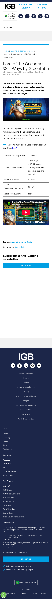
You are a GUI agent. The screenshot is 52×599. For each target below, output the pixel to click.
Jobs (5, 445)
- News (12, 531)
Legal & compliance (26, 387)
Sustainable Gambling (26, 405)
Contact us (7, 464)
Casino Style (8, 513)
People (26, 401)
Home (6, 51)
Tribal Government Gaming (13, 517)
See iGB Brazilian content (10, 16)
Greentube (20, 247)
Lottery (26, 392)
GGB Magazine (9, 509)
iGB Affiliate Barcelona (11, 494)
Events (5, 441)
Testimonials (8, 475)
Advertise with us (9, 471)
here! (14, 148)
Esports (26, 378)
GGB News (7, 505)
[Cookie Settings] (3, 595)
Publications (7, 449)
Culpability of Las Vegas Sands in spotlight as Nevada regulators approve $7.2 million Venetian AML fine (24, 529)
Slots (31, 51)
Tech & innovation (26, 419)
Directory (6, 438)
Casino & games (18, 51)
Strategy (26, 414)
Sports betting (26, 410)
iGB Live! (6, 486)
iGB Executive (8, 498)
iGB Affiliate (7, 490)
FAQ (4, 468)
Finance (26, 382)
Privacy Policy (10, 593)
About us (6, 460)
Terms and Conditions (39, 593)
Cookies (23, 593)
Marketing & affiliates (26, 396)
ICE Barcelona (8, 501)
